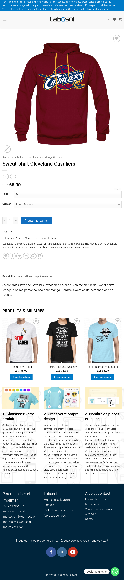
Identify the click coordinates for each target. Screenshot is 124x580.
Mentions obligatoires (57, 499)
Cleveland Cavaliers (25, 243)
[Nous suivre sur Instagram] (62, 552)
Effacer (118, 189)
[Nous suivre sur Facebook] (51, 552)
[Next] (121, 351)
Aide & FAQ (91, 514)
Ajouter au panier (36, 220)
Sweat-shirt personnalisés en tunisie (56, 243)
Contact (89, 518)
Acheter (18, 157)
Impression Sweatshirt (16, 522)
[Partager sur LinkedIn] (39, 256)
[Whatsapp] (115, 571)
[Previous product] (13, 176)
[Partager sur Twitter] (19, 256)
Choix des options (21, 377)
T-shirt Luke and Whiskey (62, 366)
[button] (4, 19)
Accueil (6, 157)
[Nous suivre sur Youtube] (73, 552)
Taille (5, 194)
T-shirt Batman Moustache (103, 366)
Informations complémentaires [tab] (35, 276)
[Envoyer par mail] (26, 256)
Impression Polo (12, 527)
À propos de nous (55, 515)
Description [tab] (8, 276)
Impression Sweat (13, 516)
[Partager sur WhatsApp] (6, 256)
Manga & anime (54, 157)
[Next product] (6, 176)
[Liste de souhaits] (114, 19)
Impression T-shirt (13, 511)
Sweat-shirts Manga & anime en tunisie (96, 243)
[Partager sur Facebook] (13, 256)
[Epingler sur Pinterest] (33, 256)
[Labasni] (62, 19)
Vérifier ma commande (99, 509)
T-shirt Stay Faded (21, 366)
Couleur (6, 204)
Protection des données (58, 510)
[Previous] (2, 351)
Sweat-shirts (34, 157)
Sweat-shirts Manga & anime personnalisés (25, 247)
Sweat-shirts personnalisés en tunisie (69, 247)
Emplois (49, 505)
